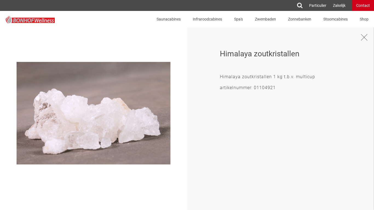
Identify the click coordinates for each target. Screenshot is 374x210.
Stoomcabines (335, 19)
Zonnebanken (299, 19)
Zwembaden (265, 19)
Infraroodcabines (207, 19)
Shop (364, 19)
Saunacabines (169, 19)
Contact (363, 5)
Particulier (317, 5)
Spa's (238, 19)
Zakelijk (339, 5)
